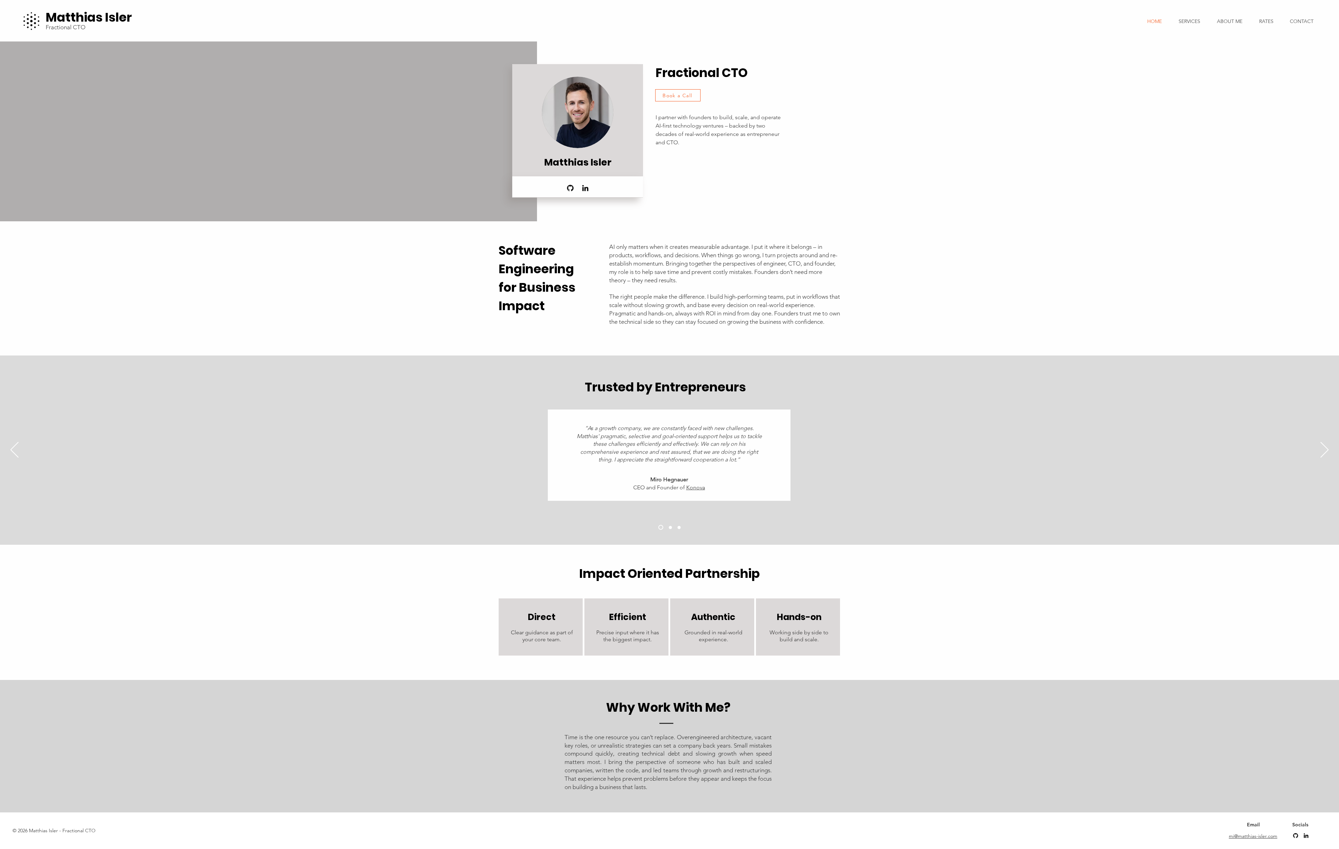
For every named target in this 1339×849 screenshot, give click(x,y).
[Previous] (14, 450)
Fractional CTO (65, 27)
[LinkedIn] (585, 188)
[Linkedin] (1306, 835)
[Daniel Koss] (670, 527)
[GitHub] (570, 188)
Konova (695, 487)
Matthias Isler (89, 17)
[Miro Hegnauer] (660, 527)
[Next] (1325, 450)
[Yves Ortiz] (679, 527)
